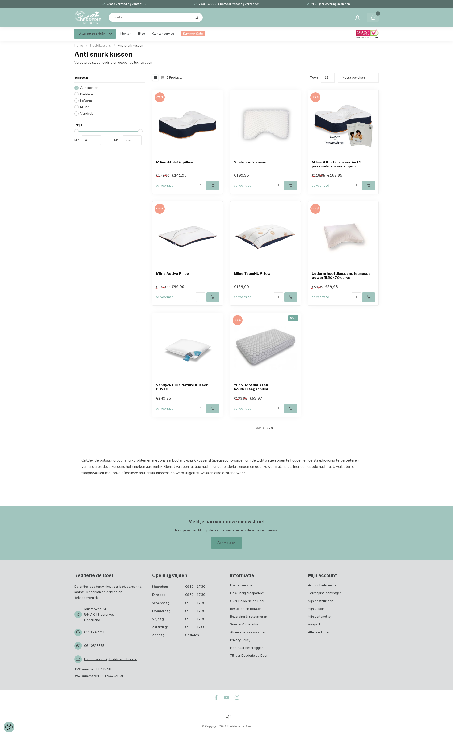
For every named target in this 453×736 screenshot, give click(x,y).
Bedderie (87, 94)
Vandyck (86, 113)
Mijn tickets (316, 609)
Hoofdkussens (100, 45)
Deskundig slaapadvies (247, 593)
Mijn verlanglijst (319, 616)
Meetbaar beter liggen (247, 648)
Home (78, 45)
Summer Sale (193, 33)
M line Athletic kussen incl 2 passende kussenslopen (336, 164)
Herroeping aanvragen (325, 593)
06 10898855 (94, 645)
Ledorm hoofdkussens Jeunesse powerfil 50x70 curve (341, 276)
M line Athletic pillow (174, 162)
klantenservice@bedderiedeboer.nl (110, 659)
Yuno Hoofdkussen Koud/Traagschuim (251, 387)
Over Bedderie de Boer (247, 601)
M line (84, 107)
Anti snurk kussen (130, 45)
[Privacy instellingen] (9, 727)
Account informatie (322, 585)
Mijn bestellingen (320, 601)
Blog (141, 33)
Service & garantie (244, 624)
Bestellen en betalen (246, 609)
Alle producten (319, 632)
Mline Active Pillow (173, 274)
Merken (125, 33)
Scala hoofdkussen (251, 162)
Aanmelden (226, 542)
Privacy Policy (240, 640)
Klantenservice (163, 33)
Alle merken (89, 88)
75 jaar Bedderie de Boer (249, 655)
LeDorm (86, 100)
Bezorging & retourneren (248, 616)
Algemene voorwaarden (248, 632)
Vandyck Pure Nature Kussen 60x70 (182, 387)
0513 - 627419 (95, 632)
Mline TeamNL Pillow (252, 274)
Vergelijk (314, 624)
